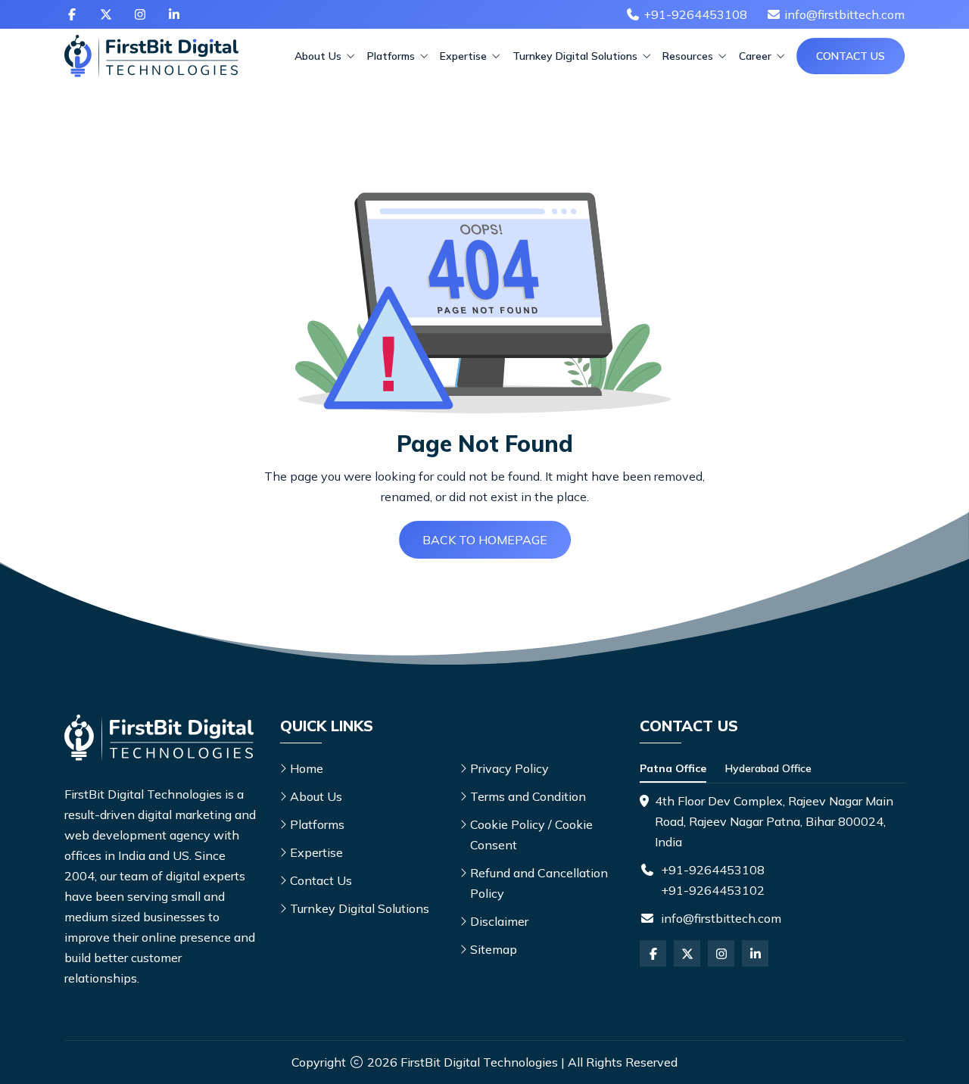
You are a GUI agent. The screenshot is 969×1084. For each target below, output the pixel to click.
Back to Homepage (484, 539)
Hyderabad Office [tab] (768, 768)
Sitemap (493, 949)
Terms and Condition (528, 796)
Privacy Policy (509, 768)
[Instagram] (140, 14)
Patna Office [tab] (673, 768)
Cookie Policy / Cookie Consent (531, 834)
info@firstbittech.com (721, 918)
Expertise (465, 56)
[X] (106, 14)
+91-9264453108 (713, 869)
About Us (319, 56)
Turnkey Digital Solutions (576, 56)
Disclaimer (499, 921)
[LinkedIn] (174, 14)
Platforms (392, 56)
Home (306, 768)
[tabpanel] (772, 821)
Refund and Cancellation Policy (539, 883)
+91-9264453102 (713, 890)
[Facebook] (71, 14)
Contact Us (850, 56)
